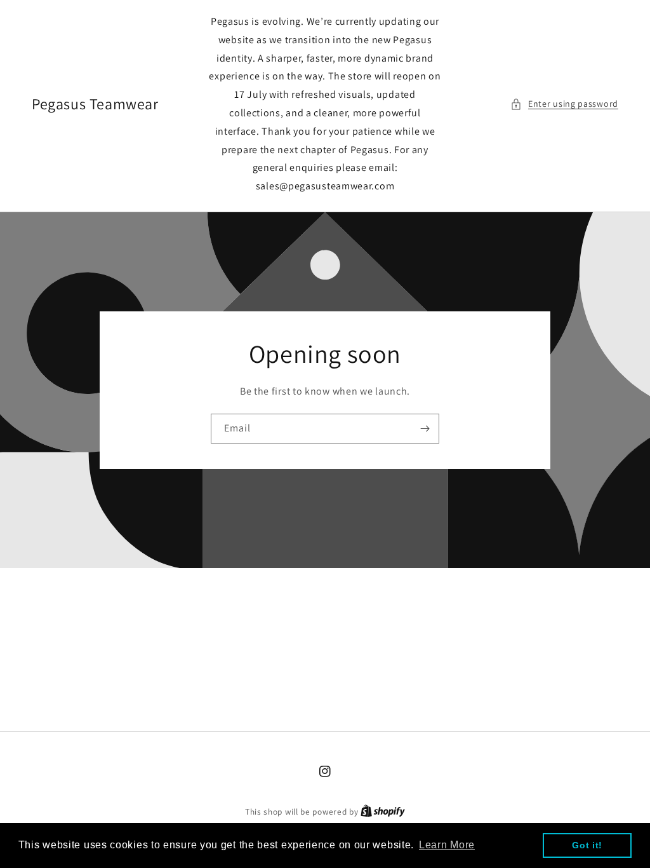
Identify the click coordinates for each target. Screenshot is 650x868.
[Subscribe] (425, 429)
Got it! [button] (587, 845)
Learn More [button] (447, 844)
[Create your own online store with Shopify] (383, 811)
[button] (564, 104)
